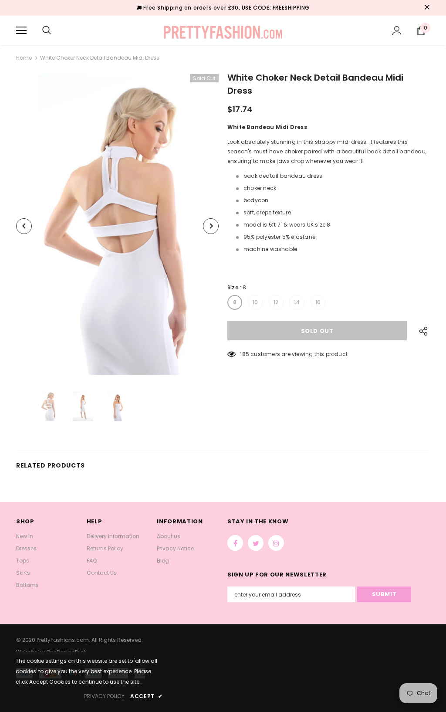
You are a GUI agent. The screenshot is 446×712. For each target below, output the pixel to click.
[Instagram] (276, 543)
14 (297, 302)
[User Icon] (397, 30)
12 (276, 302)
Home (24, 57)
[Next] (211, 226)
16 (318, 302)
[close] (426, 7)
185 (244, 354)
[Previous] (24, 226)
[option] (117, 226)
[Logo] (223, 30)
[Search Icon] (46, 30)
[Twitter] (256, 543)
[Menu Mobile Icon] (21, 30)
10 (255, 302)
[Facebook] (235, 543)
